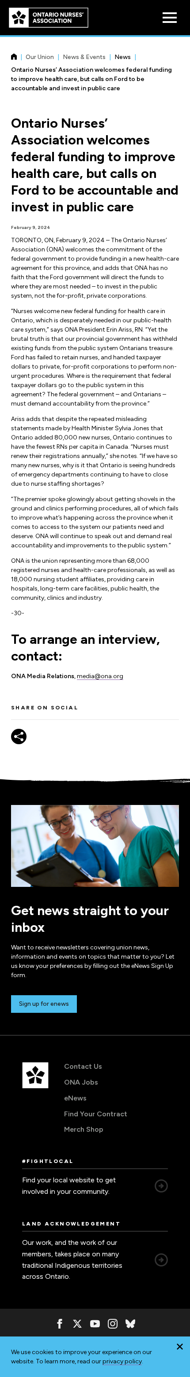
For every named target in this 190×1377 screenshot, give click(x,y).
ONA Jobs (81, 1082)
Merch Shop (83, 1129)
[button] (180, 1346)
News (122, 57)
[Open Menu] (170, 18)
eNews (75, 1098)
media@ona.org (100, 676)
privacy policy (122, 1361)
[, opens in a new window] (59, 1324)
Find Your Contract (95, 1114)
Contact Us (83, 1066)
